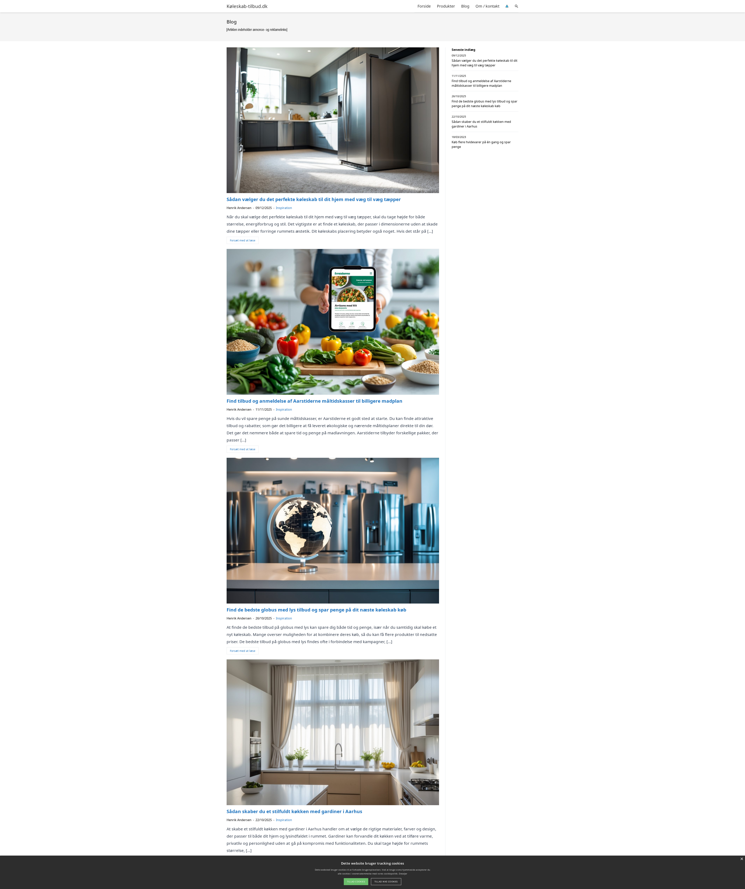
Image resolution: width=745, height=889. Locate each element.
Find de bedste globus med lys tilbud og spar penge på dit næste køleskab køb (484, 103)
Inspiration (284, 208)
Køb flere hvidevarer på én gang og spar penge (481, 144)
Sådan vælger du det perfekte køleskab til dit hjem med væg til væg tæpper (484, 62)
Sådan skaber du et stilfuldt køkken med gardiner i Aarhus (481, 124)
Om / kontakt (487, 6)
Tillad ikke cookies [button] (386, 881)
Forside (424, 6)
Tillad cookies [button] (356, 881)
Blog (465, 6)
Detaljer (403, 873)
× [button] (741, 859)
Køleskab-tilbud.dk (247, 6)
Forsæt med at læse (242, 240)
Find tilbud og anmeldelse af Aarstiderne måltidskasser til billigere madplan (481, 83)
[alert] (372, 872)
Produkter (446, 6)
